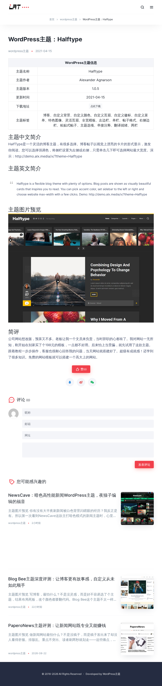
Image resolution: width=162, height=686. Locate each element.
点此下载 (95, 106)
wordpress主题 (18, 51)
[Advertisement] (81, 550)
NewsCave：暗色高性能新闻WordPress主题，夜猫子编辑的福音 (62, 498)
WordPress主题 (111, 673)
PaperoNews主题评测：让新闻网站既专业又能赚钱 (57, 625)
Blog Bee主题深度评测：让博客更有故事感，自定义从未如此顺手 (61, 582)
